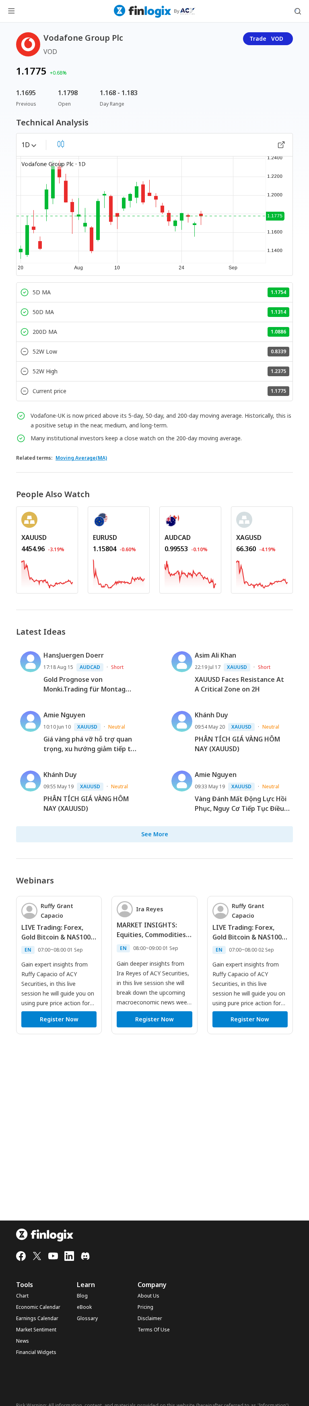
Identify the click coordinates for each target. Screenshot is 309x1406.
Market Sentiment (36, 1330)
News (22, 1341)
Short (117, 667)
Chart (22, 1296)
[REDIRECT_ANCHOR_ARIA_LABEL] (47, 572)
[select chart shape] (61, 144)
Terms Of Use (154, 1330)
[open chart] (281, 144)
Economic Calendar (38, 1307)
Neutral (116, 726)
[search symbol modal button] (298, 11)
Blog (82, 1296)
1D (25, 144)
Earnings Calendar (37, 1318)
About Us (148, 1296)
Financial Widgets (36, 1352)
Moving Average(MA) (81, 457)
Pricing (145, 1307)
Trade (266, 38)
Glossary (87, 1318)
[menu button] (11, 11)
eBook (84, 1307)
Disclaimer (150, 1318)
